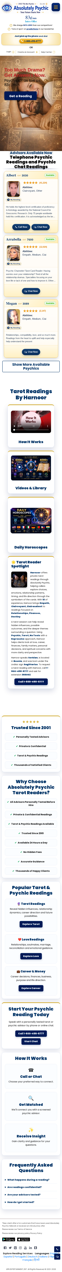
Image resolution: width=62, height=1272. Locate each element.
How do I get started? (20, 1202)
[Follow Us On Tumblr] (35, 1247)
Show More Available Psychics (31, 366)
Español (8, 1256)
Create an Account (26, 52)
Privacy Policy (36, 1233)
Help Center (46, 52)
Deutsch (32, 1256)
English (54, 1253)
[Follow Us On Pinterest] (15, 1247)
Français (27, 1260)
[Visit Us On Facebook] (5, 1247)
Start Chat (31, 1041)
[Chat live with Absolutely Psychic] (57, 1257)
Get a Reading (20, 96)
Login (8, 52)
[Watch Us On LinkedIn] (25, 1247)
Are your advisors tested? (24, 1194)
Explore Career (31, 988)
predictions (32, 29)
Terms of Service (24, 1229)
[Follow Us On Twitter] (10, 1247)
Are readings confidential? (24, 1187)
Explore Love (31, 956)
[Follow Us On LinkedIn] (30, 1247)
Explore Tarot (31, 924)
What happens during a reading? (28, 1179)
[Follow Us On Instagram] (20, 1247)
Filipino (53, 1256)
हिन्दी (37, 1260)
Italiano (43, 1256)
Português (20, 1256)
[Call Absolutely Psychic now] (57, 1249)
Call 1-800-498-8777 (31, 681)
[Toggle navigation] (56, 7)
